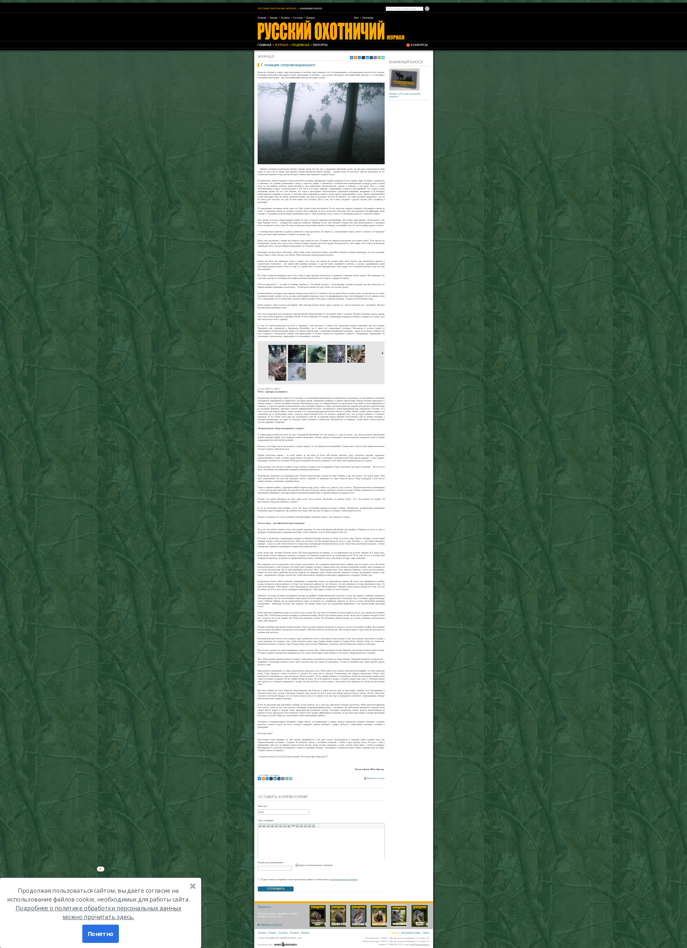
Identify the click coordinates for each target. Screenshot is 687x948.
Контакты (310, 17)
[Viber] (375, 57)
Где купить (298, 17)
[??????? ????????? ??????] (330, 39)
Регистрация (367, 17)
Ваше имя (263, 806)
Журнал (281, 45)
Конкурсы (419, 45)
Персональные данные (410, 932)
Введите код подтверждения (271, 862)
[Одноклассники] (355, 57)
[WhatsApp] (379, 57)
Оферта (426, 932)
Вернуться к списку (376, 778)
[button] (98, 903)
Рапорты (320, 45)
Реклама (273, 17)
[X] (363, 57)
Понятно (101, 934)
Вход (356, 17)
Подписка (285, 17)
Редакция (262, 17)
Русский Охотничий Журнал (277, 9)
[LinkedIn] (367, 57)
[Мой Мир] (359, 57)
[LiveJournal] (371, 57)
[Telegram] (383, 57)
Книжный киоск (311, 9)
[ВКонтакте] (351, 57)
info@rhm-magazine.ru (419, 944)
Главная (264, 45)
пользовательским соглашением (343, 879)
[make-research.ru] (285, 945)
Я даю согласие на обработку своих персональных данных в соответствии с (309, 879)
